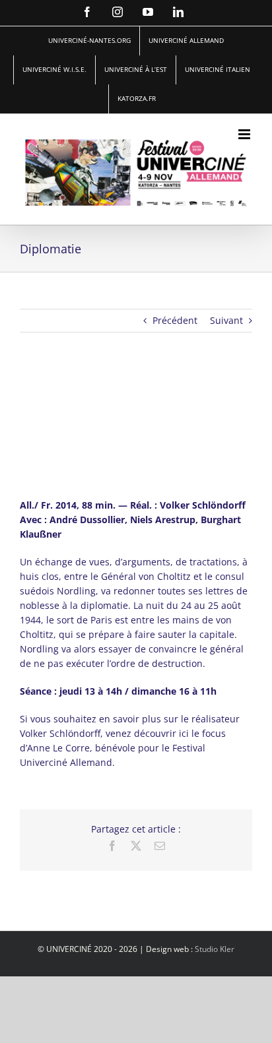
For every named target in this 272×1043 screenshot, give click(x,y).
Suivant (226, 320)
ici (184, 733)
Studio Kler (214, 949)
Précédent (175, 320)
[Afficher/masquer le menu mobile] (245, 134)
